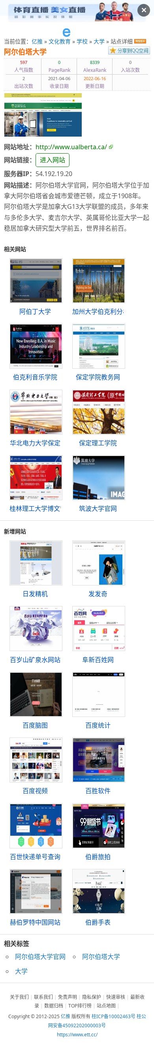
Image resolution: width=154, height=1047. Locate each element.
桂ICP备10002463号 (113, 1016)
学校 (82, 41)
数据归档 (53, 1005)
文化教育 (60, 41)
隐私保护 (91, 997)
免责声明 (67, 997)
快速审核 (115, 997)
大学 (99, 41)
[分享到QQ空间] (129, 52)
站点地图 (106, 1005)
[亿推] (77, 33)
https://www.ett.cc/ (77, 1034)
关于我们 (19, 997)
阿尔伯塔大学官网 (40, 956)
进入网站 (52, 160)
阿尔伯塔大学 (25, 52)
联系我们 (43, 997)
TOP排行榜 (80, 1005)
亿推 (37, 41)
